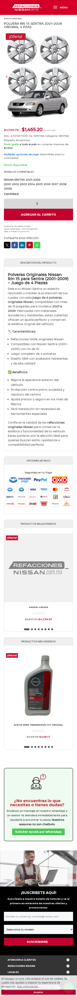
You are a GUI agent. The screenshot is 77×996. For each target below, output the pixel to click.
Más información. (28, 986)
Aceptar (38, 992)
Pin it (29, 245)
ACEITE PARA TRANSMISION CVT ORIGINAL (38, 725)
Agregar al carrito (38, 214)
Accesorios (23, 140)
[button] (27, 629)
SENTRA (63, 136)
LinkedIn (22, 245)
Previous (9, 76)
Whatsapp (37, 245)
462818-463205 (38, 607)
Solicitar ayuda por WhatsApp (38, 832)
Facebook (14, 245)
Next (67, 76)
